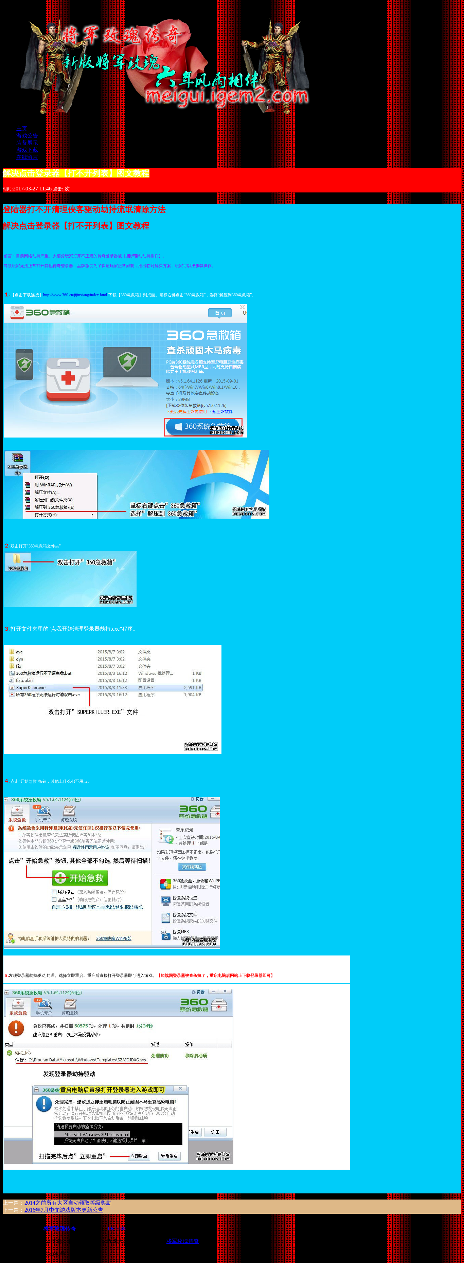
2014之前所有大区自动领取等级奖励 (67, 1203)
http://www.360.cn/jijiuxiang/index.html (75, 295)
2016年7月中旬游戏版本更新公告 (63, 1210)
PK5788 (117, 1228)
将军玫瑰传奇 (182, 1241)
